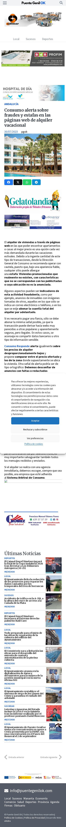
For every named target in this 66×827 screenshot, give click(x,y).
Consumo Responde (17, 346)
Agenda (54, 802)
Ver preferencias (35, 438)
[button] (5, 3)
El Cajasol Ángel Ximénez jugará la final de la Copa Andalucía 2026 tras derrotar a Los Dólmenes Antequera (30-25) (23, 565)
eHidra (7, 821)
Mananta (28, 799)
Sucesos (9, 595)
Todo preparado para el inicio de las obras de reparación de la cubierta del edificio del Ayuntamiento (23, 636)
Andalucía (11, 104)
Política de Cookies (13, 817)
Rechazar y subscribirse (35, 429)
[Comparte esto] (8, 182)
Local (7, 576)
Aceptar (35, 420)
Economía (41, 799)
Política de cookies (33, 444)
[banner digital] (31, 228)
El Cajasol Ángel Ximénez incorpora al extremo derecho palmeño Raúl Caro (21, 618)
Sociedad (9, 706)
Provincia (43, 802)
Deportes (9, 558)
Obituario (19, 806)
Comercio (10, 802)
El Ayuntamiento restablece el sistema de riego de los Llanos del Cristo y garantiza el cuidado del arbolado (23, 694)
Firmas (8, 806)
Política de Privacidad (34, 817)
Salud (20, 802)
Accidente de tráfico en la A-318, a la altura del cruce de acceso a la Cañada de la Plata (23, 600)
